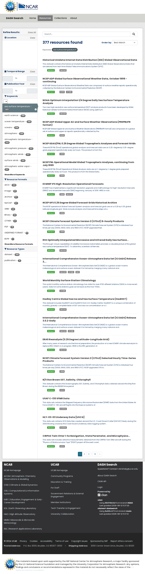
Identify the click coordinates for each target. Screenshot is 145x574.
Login (100, 487)
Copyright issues (79, 541)
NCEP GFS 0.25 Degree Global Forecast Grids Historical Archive (80, 202)
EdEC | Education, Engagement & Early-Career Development (23, 501)
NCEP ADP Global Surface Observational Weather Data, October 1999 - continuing (85, 80)
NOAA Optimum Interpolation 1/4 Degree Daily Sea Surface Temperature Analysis (86, 102)
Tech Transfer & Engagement (65, 508)
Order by (106, 42)
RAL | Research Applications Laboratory (23, 528)
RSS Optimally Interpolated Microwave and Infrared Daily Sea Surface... (85, 240)
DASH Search (14, 18)
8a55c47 (109, 511)
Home (32, 18)
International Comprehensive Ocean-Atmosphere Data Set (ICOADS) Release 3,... (89, 260)
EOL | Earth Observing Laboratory (20, 508)
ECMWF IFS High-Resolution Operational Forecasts (73, 184)
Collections (60, 18)
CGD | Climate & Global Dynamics (21, 484)
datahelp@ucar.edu (128, 468)
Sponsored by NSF (99, 541)
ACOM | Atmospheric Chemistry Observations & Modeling (20, 478)
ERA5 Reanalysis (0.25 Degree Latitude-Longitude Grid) (76, 339)
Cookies (34, 541)
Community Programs (62, 476)
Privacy (23, 541)
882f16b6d (110, 503)
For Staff (55, 487)
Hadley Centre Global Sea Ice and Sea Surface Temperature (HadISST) (85, 299)
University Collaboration (62, 514)
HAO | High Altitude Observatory (19, 514)
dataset (51, 70)
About (73, 18)
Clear (32, 37)
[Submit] (133, 34)
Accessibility (46, 541)
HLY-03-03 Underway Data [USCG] (64, 417)
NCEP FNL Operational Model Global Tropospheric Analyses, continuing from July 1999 (88, 164)
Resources (45, 18)
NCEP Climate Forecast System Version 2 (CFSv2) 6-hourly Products (83, 221)
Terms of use (61, 541)
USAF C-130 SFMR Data (56, 398)
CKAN (102, 494)
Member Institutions (61, 502)
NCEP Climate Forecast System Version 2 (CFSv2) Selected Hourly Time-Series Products (89, 360)
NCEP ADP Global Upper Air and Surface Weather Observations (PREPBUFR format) (87, 123)
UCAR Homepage (59, 470)
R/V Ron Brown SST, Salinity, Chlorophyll (67, 379)
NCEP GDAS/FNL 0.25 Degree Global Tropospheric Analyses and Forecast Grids (89, 143)
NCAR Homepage (12, 470)
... (91, 453)
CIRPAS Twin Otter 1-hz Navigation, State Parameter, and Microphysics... (86, 436)
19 (95, 454)
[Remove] (75, 50)
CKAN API (102, 481)
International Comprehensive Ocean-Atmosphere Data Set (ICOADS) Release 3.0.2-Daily (89, 319)
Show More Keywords (15, 174)
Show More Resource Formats (19, 244)
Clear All (32, 32)
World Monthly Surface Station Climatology (69, 280)
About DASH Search (107, 475)
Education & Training (61, 482)
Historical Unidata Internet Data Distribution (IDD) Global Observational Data (90, 60)
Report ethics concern (122, 541)
